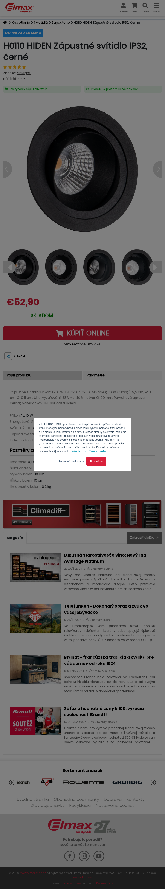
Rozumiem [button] (96, 461)
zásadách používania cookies (89, 451)
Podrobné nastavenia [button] (71, 461)
